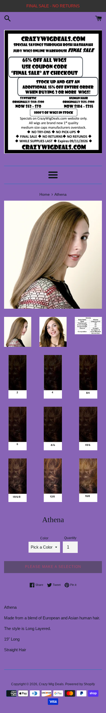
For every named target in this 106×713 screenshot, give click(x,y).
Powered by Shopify (80, 684)
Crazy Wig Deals (51, 684)
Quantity (70, 538)
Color (44, 538)
